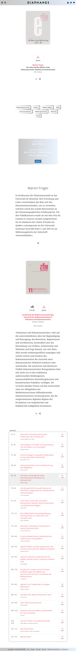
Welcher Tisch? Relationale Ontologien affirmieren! (35, 585)
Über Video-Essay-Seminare (30, 602)
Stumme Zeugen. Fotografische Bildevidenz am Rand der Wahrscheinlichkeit (37, 456)
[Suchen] (5, 2)
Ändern (38, 161)
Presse (33, 649)
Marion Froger (38, 65)
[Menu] (2, 2)
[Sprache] (71, 2)
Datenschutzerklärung (54, 649)
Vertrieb (38, 649)
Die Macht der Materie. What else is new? (36, 594)
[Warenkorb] (74, 2)
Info (28, 649)
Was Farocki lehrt (26, 628)
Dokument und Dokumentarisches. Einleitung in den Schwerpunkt (33, 435)
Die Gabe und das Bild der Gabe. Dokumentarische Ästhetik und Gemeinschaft (32, 478)
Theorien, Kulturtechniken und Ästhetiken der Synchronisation (36, 612)
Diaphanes (38, 2)
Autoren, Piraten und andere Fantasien (35, 621)
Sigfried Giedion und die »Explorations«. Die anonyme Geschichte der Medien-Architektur (37, 548)
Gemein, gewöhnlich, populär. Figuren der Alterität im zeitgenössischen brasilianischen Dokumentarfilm (37, 490)
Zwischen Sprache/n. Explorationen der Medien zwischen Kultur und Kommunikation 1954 (37, 559)
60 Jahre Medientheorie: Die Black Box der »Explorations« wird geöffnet (36, 537)
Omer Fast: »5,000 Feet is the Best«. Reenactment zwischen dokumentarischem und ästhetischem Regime (37, 503)
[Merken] (36, 79)
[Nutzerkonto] (68, 2)
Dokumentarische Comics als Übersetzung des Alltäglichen (36, 466)
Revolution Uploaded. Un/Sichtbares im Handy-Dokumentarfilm (35, 527)
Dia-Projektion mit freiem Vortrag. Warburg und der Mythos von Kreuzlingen (36, 446)
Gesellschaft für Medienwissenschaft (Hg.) (38, 315)
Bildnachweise (25, 636)
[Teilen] (39, 79)
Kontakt (44, 649)
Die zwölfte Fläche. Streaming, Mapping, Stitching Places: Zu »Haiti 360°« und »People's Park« (35, 516)
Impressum (65, 649)
